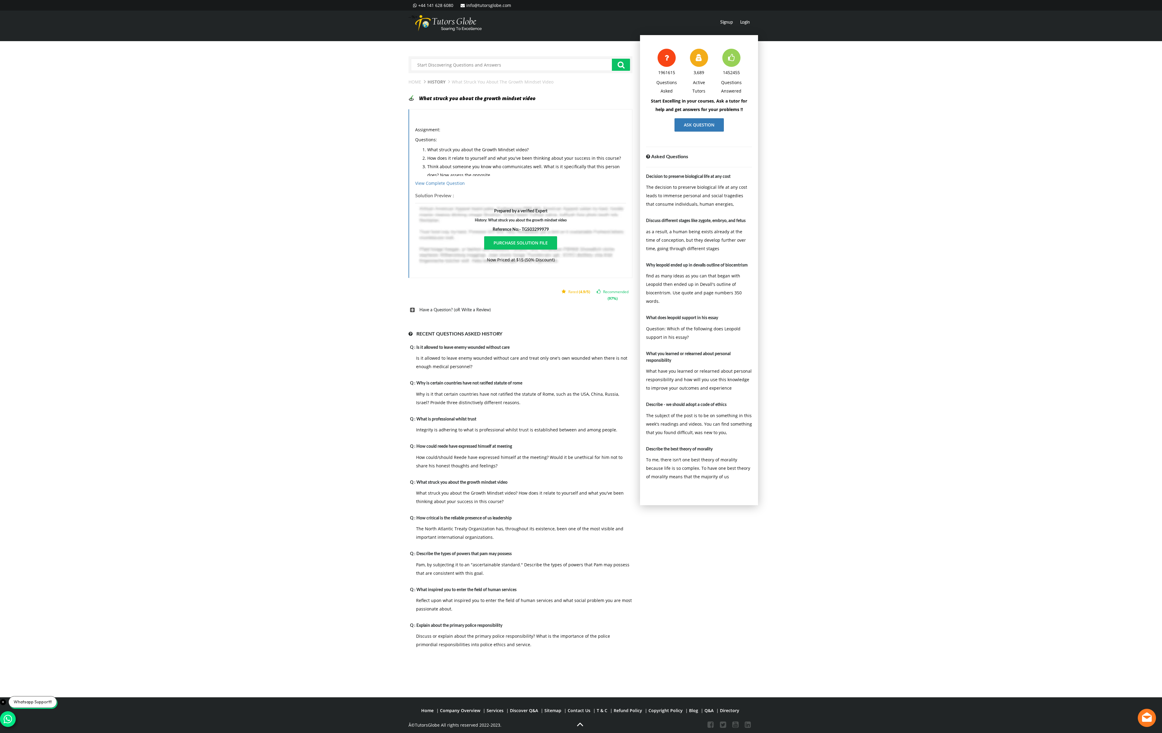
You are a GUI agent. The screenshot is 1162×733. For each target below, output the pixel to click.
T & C (602, 710)
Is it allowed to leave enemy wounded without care (463, 347)
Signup (726, 22)
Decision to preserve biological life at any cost (688, 177)
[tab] (520, 310)
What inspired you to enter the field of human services (466, 590)
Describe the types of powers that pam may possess (464, 554)
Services (495, 710)
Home (415, 82)
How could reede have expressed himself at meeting (464, 446)
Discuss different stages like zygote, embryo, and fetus (696, 221)
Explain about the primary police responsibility (459, 625)
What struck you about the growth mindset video (461, 482)
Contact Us (579, 710)
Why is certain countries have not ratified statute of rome (469, 383)
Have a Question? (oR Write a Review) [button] (455, 310)
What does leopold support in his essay (682, 318)
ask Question (699, 125)
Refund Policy (628, 710)
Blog (693, 710)
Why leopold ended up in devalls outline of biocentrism (697, 265)
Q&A (709, 710)
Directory (729, 710)
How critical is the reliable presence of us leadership (464, 518)
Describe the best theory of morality (679, 449)
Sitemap (552, 710)
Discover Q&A (524, 710)
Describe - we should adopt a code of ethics (686, 405)
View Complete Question (440, 183)
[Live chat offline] (1147, 718)
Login (745, 22)
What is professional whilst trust (446, 419)
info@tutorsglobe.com (488, 5)
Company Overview (460, 710)
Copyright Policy (665, 710)
